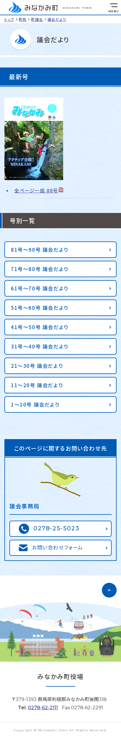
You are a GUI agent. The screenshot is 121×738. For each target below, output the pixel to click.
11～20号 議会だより (37, 385)
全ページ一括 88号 (36, 190)
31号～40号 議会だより (39, 346)
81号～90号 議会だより (39, 249)
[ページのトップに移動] (109, 590)
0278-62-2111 (43, 707)
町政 (23, 19)
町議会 (37, 19)
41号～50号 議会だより (39, 327)
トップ (9, 19)
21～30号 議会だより (37, 365)
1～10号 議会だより (35, 404)
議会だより (57, 19)
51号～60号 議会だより (39, 307)
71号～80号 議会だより (39, 268)
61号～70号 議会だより (39, 288)
